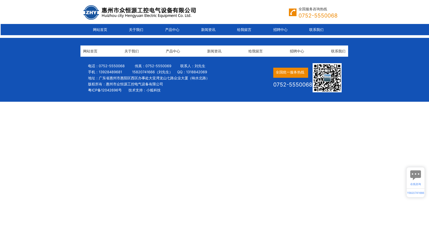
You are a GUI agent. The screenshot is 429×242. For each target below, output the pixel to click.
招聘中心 (280, 29)
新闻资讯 (208, 29)
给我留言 (244, 29)
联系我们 (316, 29)
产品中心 (172, 29)
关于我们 (136, 29)
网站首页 (100, 29)
